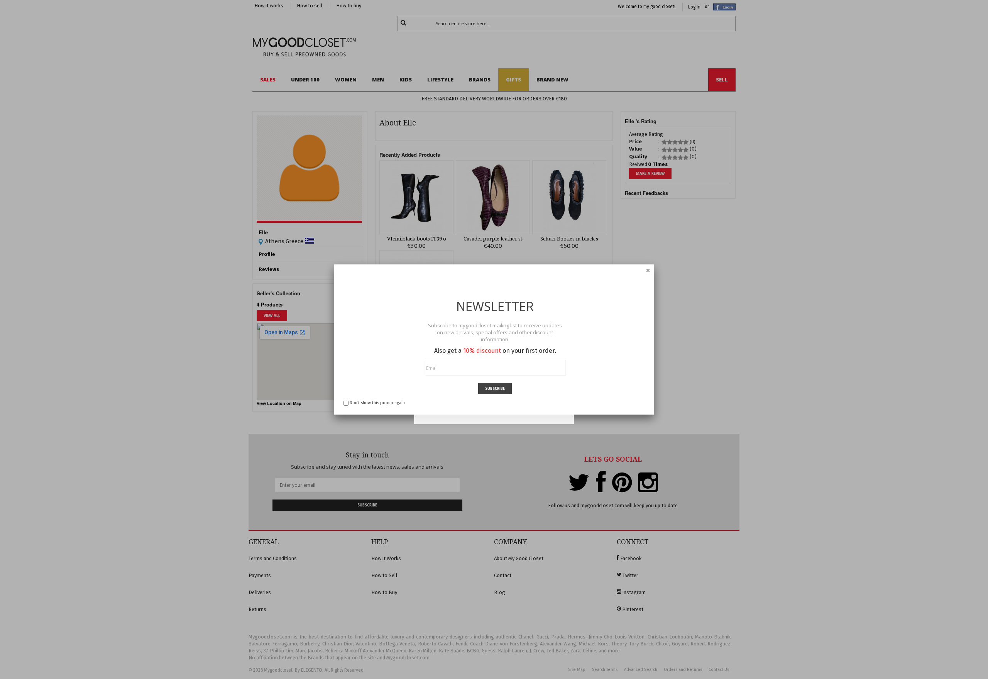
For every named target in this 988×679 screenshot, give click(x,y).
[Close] (648, 270)
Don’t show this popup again (377, 402)
